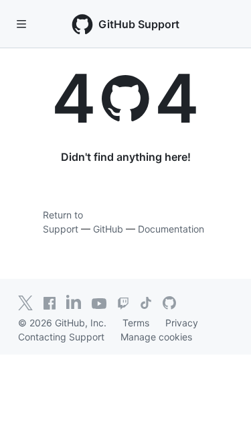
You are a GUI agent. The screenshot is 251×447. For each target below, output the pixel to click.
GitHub (108, 229)
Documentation (171, 229)
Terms (135, 322)
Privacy (181, 322)
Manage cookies (156, 336)
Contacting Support (61, 336)
